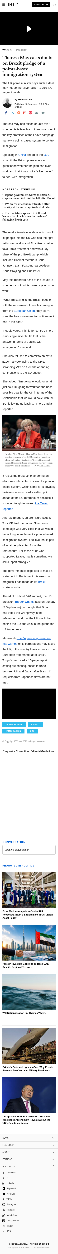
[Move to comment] (43, 113)
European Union (24, 310)
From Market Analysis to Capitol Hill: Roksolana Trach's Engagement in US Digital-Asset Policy (27, 914)
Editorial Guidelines (42, 751)
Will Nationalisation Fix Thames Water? (24, 1013)
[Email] (37, 113)
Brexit (41, 582)
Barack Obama (24, 601)
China (22, 154)
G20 (46, 154)
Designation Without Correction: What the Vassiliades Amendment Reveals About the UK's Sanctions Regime (26, 1119)
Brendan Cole (25, 99)
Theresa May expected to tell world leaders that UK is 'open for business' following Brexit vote (25, 217)
